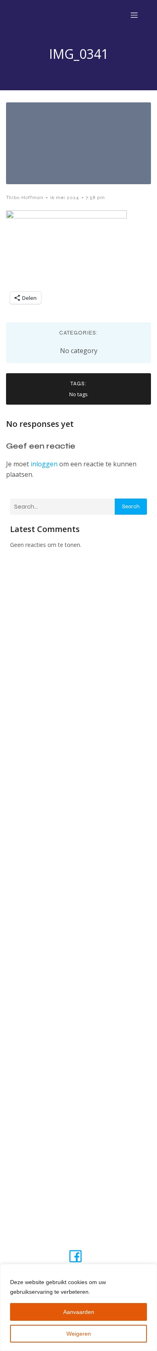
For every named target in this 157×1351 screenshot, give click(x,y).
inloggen (44, 463)
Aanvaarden (78, 1312)
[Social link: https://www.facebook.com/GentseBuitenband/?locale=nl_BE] (78, 1255)
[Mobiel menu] (134, 15)
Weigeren (78, 1333)
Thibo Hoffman (24, 197)
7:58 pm (95, 197)
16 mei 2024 (64, 197)
